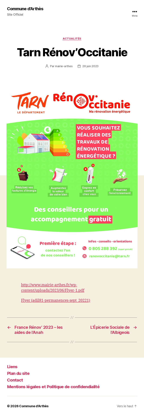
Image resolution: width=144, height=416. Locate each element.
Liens (12, 366)
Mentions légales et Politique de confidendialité (53, 386)
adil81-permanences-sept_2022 (59, 300)
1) (88, 300)
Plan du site (18, 373)
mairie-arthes (64, 66)
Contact (15, 380)
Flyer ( (26, 300)
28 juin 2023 (90, 66)
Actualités (72, 38)
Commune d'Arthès (25, 9)
